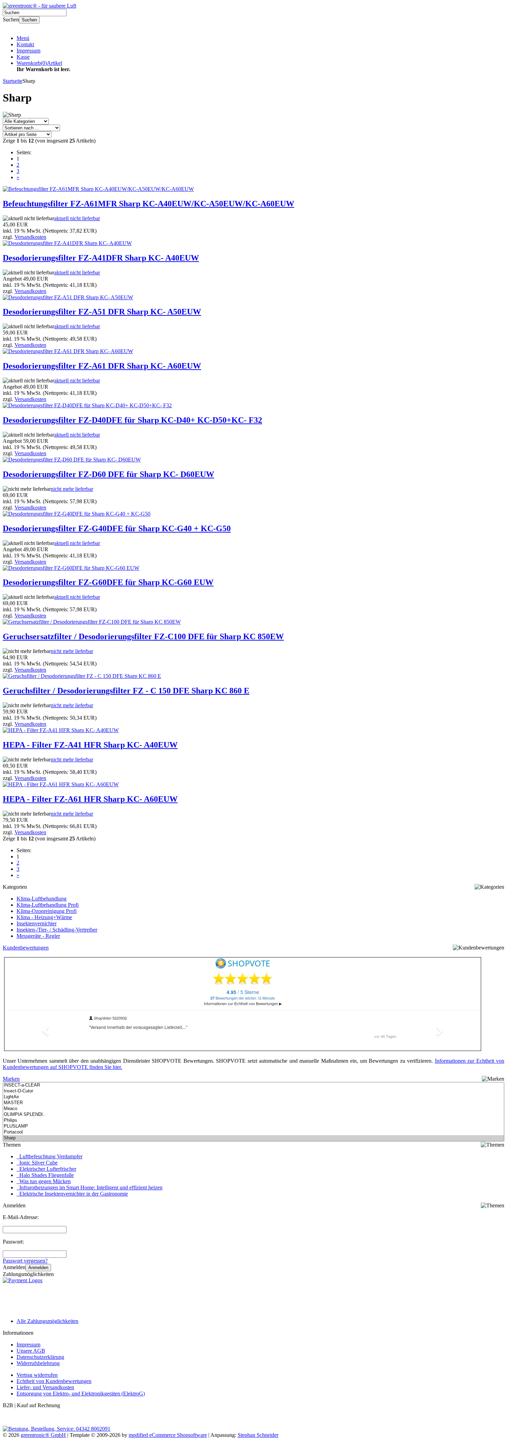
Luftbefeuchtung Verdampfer (49, 1156)
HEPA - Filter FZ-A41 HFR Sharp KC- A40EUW (90, 744)
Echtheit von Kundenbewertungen (54, 1381)
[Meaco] (253, 1109)
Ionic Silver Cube (37, 1163)
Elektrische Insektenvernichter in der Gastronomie (72, 1194)
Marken (11, 1079)
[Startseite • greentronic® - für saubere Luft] (39, 6)
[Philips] (253, 1120)
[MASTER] (253, 1103)
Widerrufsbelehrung (38, 1363)
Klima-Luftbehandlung (42, 899)
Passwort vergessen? (25, 1261)
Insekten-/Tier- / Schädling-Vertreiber (57, 930)
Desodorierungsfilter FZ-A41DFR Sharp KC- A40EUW (101, 257)
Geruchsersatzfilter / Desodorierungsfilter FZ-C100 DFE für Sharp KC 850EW (143, 636)
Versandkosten (30, 237)
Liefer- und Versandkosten (45, 1387)
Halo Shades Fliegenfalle (45, 1175)
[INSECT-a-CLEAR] (253, 1085)
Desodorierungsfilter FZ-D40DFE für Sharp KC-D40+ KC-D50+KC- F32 (132, 420)
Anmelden (38, 1267)
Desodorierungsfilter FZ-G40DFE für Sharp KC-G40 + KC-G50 (117, 528)
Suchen (29, 19)
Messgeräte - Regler (38, 936)
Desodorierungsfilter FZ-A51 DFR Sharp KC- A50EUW (102, 311)
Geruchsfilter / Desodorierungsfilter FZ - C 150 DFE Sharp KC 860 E (126, 690)
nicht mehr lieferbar (72, 489)
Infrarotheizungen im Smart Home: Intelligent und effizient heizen (89, 1187)
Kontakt (25, 44)
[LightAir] (253, 1097)
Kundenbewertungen (26, 948)
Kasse (23, 57)
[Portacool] (253, 1132)
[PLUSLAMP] (253, 1126)
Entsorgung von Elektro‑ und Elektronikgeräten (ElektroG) (81, 1393)
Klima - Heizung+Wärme (44, 917)
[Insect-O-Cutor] (253, 1091)
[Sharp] (253, 1138)
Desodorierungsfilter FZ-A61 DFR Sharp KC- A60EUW (102, 365)
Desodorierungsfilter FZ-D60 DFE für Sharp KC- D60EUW (108, 474)
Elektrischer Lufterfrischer (46, 1169)
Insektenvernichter (37, 923)
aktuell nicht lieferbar (77, 218)
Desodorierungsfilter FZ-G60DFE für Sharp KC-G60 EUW (108, 582)
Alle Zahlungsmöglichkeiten (47, 1321)
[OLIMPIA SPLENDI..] (253, 1115)
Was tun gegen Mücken (44, 1181)
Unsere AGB (31, 1351)
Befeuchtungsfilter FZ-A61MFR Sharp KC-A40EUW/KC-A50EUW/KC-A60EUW (148, 203)
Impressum (28, 50)
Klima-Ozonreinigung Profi (47, 911)
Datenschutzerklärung (40, 1357)
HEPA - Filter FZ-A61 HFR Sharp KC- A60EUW (90, 799)
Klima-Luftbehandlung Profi (48, 905)
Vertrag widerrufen (37, 1375)
